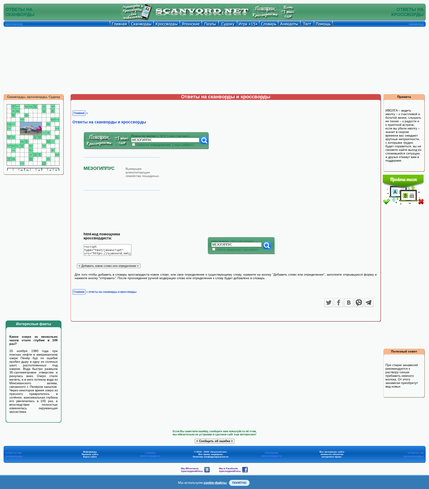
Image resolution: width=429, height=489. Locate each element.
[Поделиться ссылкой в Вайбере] (358, 302)
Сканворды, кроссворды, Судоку (33, 97)
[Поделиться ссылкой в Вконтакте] (348, 302)
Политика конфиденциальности (210, 456)
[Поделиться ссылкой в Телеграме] (368, 302)
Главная (79, 113)
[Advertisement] (214, 60)
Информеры (90, 452)
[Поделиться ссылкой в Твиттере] (328, 302)
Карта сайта (90, 456)
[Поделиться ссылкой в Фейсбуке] (338, 302)
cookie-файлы (215, 483)
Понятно (239, 483)
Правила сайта (90, 454)
